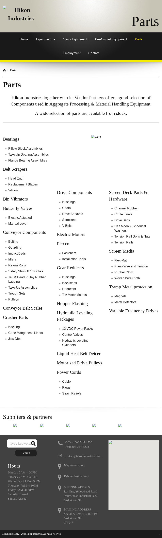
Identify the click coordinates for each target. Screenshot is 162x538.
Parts (138, 39)
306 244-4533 (83, 442)
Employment (71, 53)
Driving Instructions (76, 476)
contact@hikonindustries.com (83, 456)
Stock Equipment (75, 39)
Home (24, 39)
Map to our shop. (74, 465)
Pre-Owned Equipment (111, 39)
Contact (93, 53)
